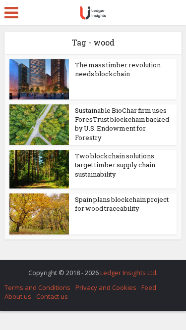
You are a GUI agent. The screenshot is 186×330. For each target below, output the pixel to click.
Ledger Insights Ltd (128, 272)
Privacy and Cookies (105, 287)
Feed (148, 287)
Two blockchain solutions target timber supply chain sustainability (115, 164)
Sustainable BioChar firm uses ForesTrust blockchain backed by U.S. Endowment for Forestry (122, 124)
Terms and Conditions (37, 287)
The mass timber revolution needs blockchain (118, 69)
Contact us (52, 296)
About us (17, 296)
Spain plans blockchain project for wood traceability (122, 204)
